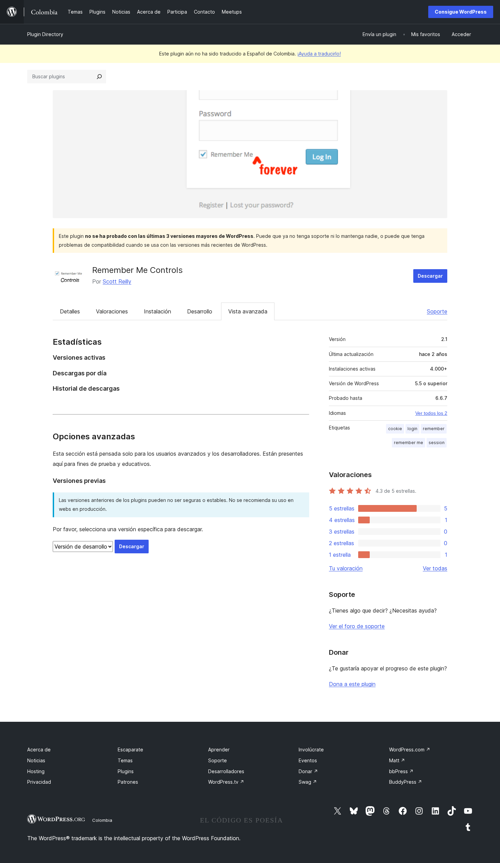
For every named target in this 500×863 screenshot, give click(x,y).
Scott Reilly (117, 281)
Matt (397, 760)
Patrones (128, 782)
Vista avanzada (247, 311)
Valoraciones (112, 311)
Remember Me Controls (137, 270)
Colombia (102, 820)
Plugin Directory (45, 34)
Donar (308, 771)
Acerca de (39, 749)
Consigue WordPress (461, 12)
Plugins (126, 771)
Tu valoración (346, 568)
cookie (395, 428)
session (437, 442)
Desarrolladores (226, 771)
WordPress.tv (226, 782)
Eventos (308, 760)
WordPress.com (409, 749)
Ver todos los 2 (431, 413)
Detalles (70, 311)
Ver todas (435, 568)
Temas (125, 760)
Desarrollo (199, 311)
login (412, 428)
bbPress (401, 771)
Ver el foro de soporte (357, 626)
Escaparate (130, 749)
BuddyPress (405, 782)
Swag (308, 782)
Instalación (157, 311)
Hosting (36, 771)
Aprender (219, 749)
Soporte (437, 311)
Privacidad (39, 782)
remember (434, 428)
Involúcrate (311, 749)
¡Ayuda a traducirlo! (319, 53)
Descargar (430, 276)
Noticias (36, 760)
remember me (408, 442)
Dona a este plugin (352, 684)
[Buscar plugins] (99, 76)
